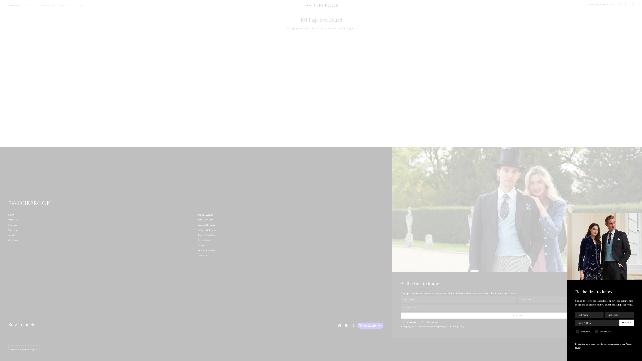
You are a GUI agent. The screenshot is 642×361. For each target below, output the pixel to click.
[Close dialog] (637, 217)
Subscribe (626, 322)
